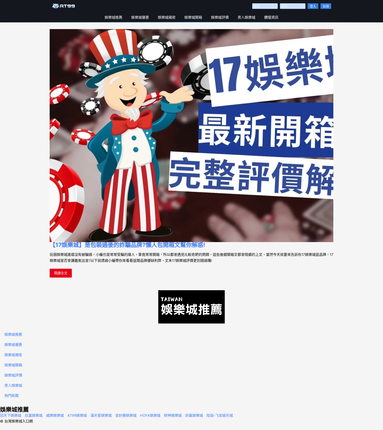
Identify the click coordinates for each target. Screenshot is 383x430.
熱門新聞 (11, 395)
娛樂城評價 (220, 17)
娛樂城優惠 (140, 17)
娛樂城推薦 (113, 17)
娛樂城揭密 (167, 17)
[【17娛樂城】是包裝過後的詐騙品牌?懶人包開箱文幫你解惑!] (191, 135)
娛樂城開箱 (193, 17)
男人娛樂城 (246, 17)
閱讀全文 (61, 272)
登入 (313, 6)
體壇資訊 (271, 17)
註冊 (326, 6)
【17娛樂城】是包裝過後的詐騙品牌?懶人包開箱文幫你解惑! (127, 244)
